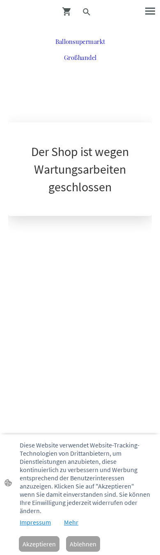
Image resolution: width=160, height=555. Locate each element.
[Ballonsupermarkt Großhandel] (80, 67)
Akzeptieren (39, 544)
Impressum (35, 522)
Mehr (71, 522)
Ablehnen (83, 544)
